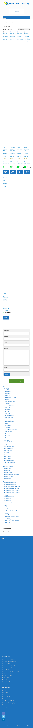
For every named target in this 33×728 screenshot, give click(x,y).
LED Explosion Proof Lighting (8, 659)
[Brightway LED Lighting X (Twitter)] (3, 716)
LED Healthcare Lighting (7, 667)
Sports (5, 505)
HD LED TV (7, 522)
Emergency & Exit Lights (10, 397)
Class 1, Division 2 (8, 458)
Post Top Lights (8, 431)
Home (4, 22)
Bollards (6, 423)
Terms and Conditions (7, 696)
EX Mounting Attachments (9, 462)
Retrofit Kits (7, 409)
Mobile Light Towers (8, 508)
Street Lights (7, 433)
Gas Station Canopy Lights (11, 429)
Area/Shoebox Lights (9, 421)
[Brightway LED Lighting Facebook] (3, 713)
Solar (5, 465)
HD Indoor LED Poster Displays (12, 520)
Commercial (6, 388)
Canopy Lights (8, 391)
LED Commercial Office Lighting (9, 665)
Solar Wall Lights (7, 478)
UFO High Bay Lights (9, 415)
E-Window (7, 399)
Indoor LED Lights (8, 390)
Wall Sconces (8, 437)
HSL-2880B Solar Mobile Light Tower (12, 490)
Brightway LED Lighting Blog (8, 703)
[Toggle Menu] (4, 18)
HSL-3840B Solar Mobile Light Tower (12, 492)
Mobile (5, 481)
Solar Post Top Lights (8, 476)
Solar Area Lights (7, 468)
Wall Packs (7, 435)
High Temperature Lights (9, 460)
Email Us (4, 705)
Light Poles (6, 440)
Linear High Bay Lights (10, 401)
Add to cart (5, 172)
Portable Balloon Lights (9, 502)
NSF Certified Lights (9, 405)
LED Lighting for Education (8, 669)
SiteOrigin (27, 725)
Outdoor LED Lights (8, 420)
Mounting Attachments (10, 441)
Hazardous (6, 455)
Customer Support (6, 695)
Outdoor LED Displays (9, 515)
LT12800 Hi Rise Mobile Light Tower (12, 486)
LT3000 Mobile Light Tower (10, 484)
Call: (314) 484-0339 (6, 707)
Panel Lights (7, 407)
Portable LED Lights (6, 680)
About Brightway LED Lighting (9, 701)
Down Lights (7, 395)
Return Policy (5, 699)
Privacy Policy (5, 692)
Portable (6, 495)
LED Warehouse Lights (7, 673)
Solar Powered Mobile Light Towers (11, 474)
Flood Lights (7, 427)
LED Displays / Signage (7, 682)
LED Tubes (7, 403)
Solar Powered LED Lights (8, 675)
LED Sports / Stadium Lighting (9, 661)
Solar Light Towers (8, 472)
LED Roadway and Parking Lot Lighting (11, 671)
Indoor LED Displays (8, 519)
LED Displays (7, 513)
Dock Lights (7, 393)
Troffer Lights (7, 413)
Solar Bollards (7, 470)
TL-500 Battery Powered (9, 500)
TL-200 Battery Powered (9, 496)
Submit (6, 374)
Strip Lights (7, 411)
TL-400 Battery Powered (9, 498)
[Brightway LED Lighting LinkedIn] (3, 719)
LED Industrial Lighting (7, 663)
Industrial (6, 444)
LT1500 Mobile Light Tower (10, 482)
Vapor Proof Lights (9, 417)
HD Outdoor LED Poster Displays (12, 516)
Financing (4, 690)
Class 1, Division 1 (8, 456)
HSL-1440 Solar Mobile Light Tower (11, 488)
